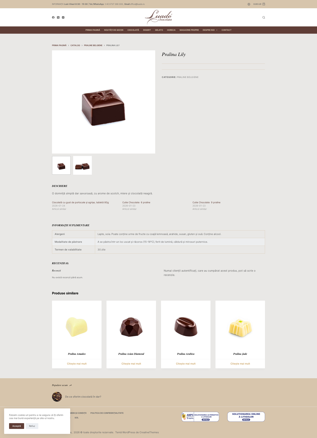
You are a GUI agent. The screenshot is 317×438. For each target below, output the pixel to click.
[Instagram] (63, 17)
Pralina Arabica (185, 354)
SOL (77, 417)
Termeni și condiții (76, 413)
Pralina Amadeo (77, 354)
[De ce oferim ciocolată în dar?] (57, 397)
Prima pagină (93, 30)
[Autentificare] (249, 4)
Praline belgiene (187, 77)
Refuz (32, 426)
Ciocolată (133, 30)
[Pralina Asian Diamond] (131, 325)
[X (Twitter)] (58, 17)
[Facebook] (53, 17)
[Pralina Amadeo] (77, 325)
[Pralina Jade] (240, 325)
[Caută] (264, 17)
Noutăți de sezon (113, 30)
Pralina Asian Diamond (131, 354)
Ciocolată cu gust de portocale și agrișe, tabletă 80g (80, 202)
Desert (147, 30)
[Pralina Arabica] (186, 325)
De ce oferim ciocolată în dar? (83, 396)
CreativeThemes (149, 432)
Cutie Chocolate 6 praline (136, 202)
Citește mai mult (77, 363)
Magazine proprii (189, 30)
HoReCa (171, 30)
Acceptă (16, 426)
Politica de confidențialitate (106, 413)
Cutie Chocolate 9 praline (206, 202)
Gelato (159, 30)
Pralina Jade (240, 354)
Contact (226, 30)
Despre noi (208, 30)
